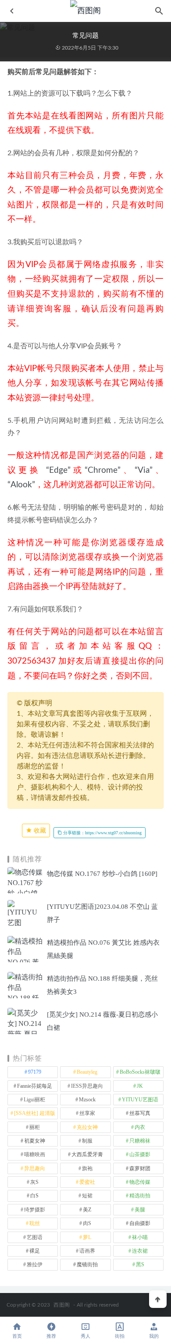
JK (140, 1086)
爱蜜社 (87, 1182)
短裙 (87, 1196)
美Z (87, 1210)
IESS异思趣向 (87, 1086)
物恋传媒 (139, 1182)
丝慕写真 (139, 1113)
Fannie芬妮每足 (34, 1086)
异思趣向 (34, 1168)
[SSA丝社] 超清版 (34, 1113)
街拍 (120, 1336)
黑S (140, 1264)
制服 (87, 1141)
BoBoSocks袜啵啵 (140, 1072)
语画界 (87, 1251)
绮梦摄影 (34, 1210)
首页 (17, 1336)
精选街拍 (139, 1196)
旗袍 (87, 1168)
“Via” (144, 470)
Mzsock (87, 1100)
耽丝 (34, 1223)
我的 (154, 1336)
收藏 (39, 830)
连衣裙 (140, 1251)
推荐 (51, 1336)
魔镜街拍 (87, 1264)
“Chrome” (103, 470)
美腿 (140, 1210)
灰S (34, 1182)
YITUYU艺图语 (140, 1100)
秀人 (85, 1336)
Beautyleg (87, 1072)
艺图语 (35, 1237)
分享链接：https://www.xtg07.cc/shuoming (102, 832)
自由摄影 (139, 1223)
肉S (87, 1223)
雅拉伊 (35, 1264)
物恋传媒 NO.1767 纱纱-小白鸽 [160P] (102, 873)
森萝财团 (139, 1168)
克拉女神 (87, 1127)
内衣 (140, 1127)
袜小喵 (140, 1237)
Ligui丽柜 (34, 1100)
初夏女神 (34, 1141)
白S (34, 1196)
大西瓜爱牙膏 (87, 1154)
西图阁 (61, 1304)
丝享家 (87, 1113)
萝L (87, 1237)
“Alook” (21, 485)
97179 (34, 1072)
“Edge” (58, 470)
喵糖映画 (34, 1154)
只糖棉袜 (139, 1141)
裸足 (34, 1251)
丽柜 (34, 1127)
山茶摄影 (139, 1154)
